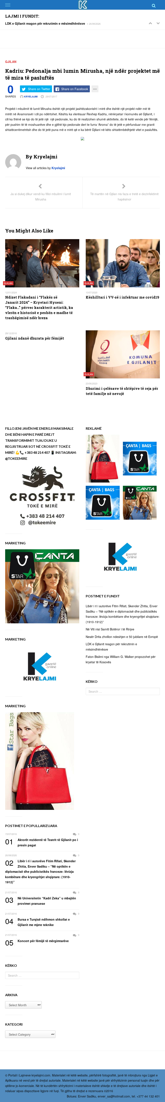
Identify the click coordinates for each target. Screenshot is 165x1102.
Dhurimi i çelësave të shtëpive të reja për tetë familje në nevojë (122, 391)
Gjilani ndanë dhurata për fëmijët (34, 338)
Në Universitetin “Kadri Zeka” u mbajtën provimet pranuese (40, 901)
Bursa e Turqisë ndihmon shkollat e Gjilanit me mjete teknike (37, 922)
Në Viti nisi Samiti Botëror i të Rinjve (110, 629)
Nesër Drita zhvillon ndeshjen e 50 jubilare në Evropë (122, 636)
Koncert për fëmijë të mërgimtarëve (37, 941)
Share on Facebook (74, 89)
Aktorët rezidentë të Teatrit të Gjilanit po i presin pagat (41, 842)
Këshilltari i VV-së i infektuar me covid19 (122, 297)
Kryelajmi (30, 96)
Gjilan (10, 61)
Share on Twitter (39, 89)
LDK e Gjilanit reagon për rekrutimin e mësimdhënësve (45, 23)
